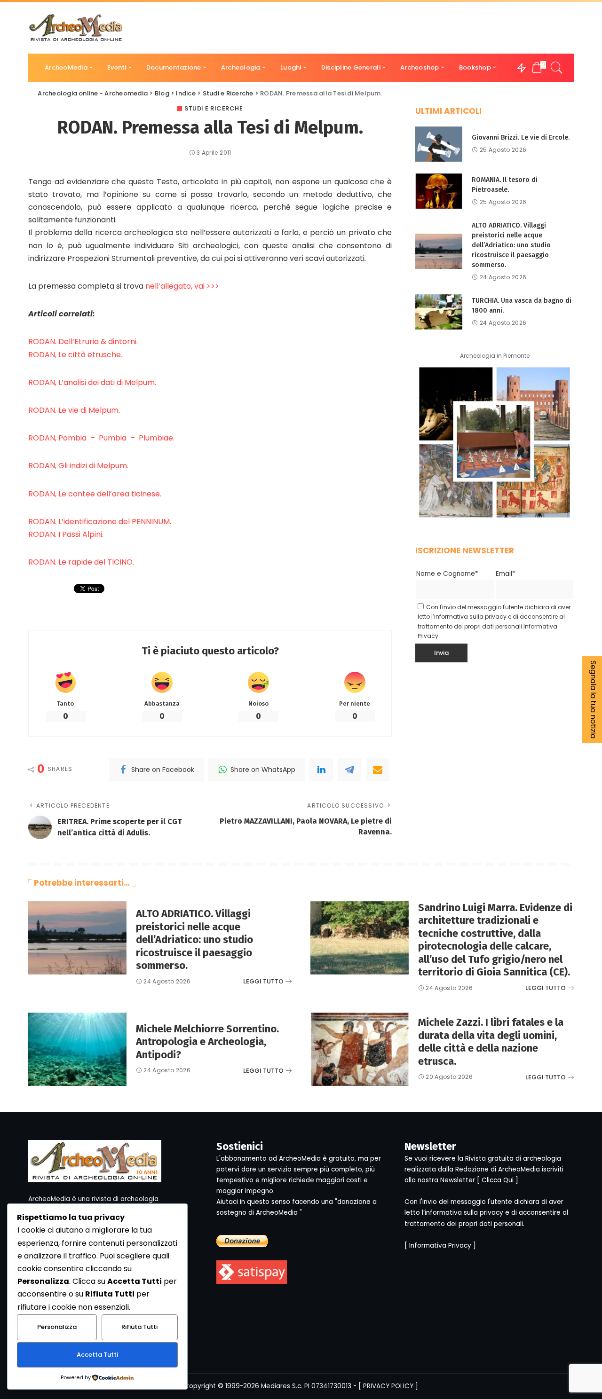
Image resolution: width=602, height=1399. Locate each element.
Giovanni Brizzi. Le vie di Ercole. (521, 137)
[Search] (556, 68)
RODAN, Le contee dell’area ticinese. (94, 493)
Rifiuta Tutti (139, 1326)
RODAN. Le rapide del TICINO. (81, 562)
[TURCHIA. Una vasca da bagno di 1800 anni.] (438, 312)
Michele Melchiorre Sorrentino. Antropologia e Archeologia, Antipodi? (207, 1041)
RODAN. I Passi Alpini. (65, 534)
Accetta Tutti (97, 1354)
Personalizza (57, 1326)
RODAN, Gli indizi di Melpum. (78, 465)
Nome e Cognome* (447, 573)
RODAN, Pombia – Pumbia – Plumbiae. (101, 437)
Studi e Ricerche (213, 108)
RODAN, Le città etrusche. (75, 354)
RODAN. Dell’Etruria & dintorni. (83, 341)
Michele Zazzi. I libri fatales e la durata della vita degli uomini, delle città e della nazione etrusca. (490, 1042)
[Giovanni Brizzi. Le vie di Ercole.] (438, 144)
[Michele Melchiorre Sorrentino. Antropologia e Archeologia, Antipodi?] (77, 1049)
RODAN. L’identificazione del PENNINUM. (99, 521)
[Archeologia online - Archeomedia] (75, 28)
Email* (505, 573)
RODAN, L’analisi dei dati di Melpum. (92, 382)
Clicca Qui (498, 1180)
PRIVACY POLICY (388, 1386)
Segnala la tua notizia (593, 699)
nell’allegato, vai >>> (182, 286)
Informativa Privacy (440, 1245)
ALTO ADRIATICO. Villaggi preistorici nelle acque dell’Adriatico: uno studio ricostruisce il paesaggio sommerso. (511, 245)
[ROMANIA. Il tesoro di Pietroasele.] (438, 191)
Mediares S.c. (281, 1386)
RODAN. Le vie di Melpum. (74, 410)
